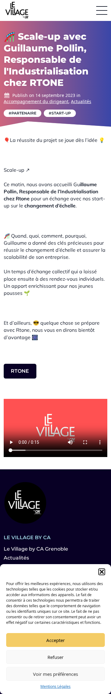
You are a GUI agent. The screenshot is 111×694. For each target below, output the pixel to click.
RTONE (20, 371)
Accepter (55, 640)
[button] (102, 572)
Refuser (55, 657)
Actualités (81, 101)
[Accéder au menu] (101, 10)
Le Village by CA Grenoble (36, 549)
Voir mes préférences (55, 674)
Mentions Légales (55, 686)
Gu (76, 184)
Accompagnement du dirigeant (36, 101)
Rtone (23, 198)
